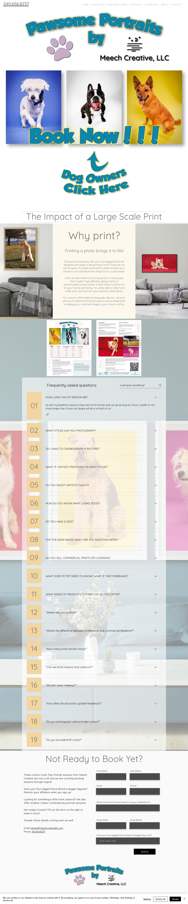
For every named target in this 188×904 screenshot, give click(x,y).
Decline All (160, 899)
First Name (102, 771)
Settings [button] (147, 899)
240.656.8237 (38, 831)
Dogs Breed (136, 820)
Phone (133, 786)
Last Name (135, 771)
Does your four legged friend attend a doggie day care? (124, 835)
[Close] (184, 899)
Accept (175, 899)
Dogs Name (102, 820)
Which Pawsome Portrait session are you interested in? (123, 802)
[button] (98, 3)
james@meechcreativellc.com (47, 828)
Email (99, 786)
